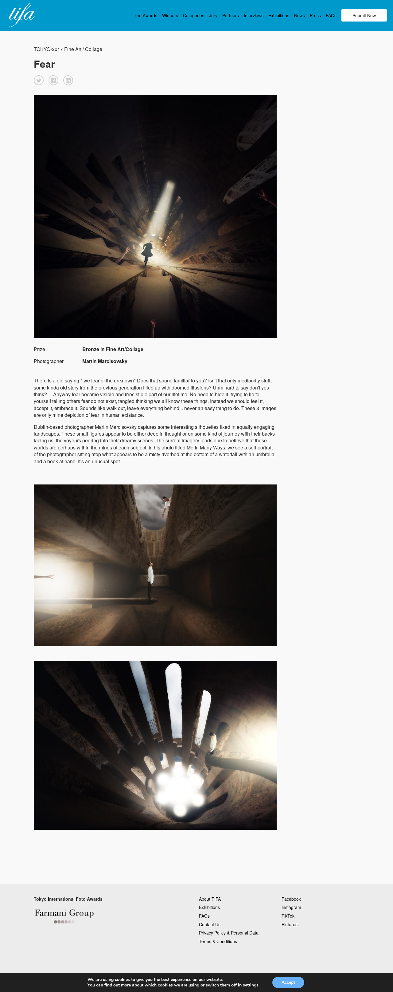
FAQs (331, 15)
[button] (39, 80)
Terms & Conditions (218, 941)
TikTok (288, 916)
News (299, 15)
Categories (193, 15)
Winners (170, 15)
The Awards (145, 15)
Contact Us (209, 924)
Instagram (291, 907)
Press (315, 15)
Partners (230, 15)
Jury (213, 15)
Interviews (253, 15)
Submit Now (364, 15)
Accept (288, 982)
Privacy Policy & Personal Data (229, 933)
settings (251, 985)
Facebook (291, 899)
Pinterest (290, 924)
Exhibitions (278, 15)
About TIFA (210, 899)
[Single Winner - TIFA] (21, 15)
